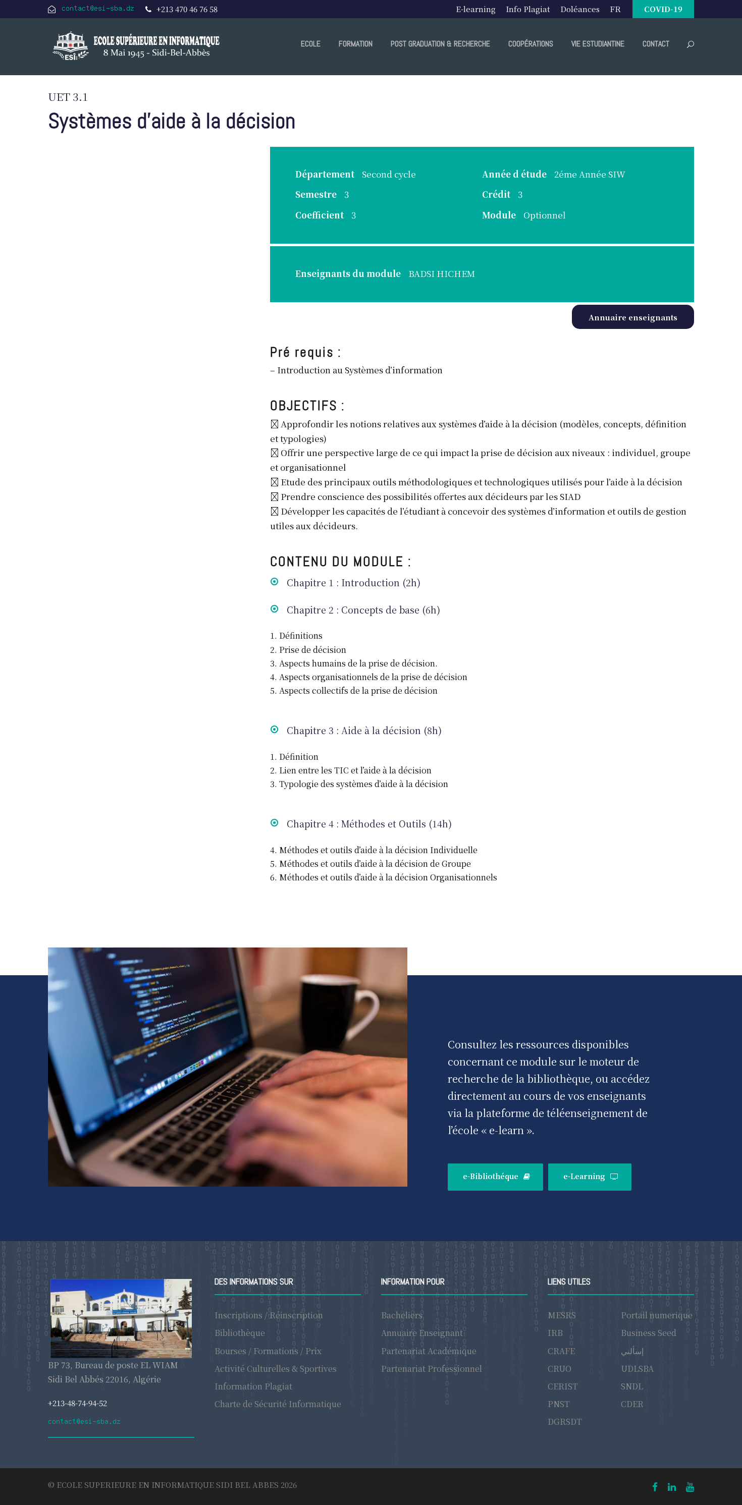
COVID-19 (663, 9)
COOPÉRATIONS (530, 43)
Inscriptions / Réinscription (269, 1315)
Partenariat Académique (428, 1351)
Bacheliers (401, 1315)
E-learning (476, 9)
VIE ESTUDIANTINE (597, 43)
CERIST (563, 1386)
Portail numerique (657, 1315)
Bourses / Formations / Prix (268, 1351)
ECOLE (311, 43)
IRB (555, 1333)
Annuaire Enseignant (422, 1333)
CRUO (559, 1368)
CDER (632, 1404)
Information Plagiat (253, 1386)
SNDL (632, 1386)
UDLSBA (637, 1368)
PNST (559, 1404)
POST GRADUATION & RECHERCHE (440, 43)
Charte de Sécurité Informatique (278, 1404)
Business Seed (648, 1333)
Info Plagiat (528, 9)
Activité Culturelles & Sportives (276, 1368)
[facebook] (655, 1486)
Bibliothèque (240, 1333)
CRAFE (561, 1351)
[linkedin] (672, 1486)
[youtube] (690, 1486)
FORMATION (356, 43)
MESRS (562, 1315)
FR (615, 9)
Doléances (580, 9)
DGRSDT (565, 1421)
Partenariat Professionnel (431, 1368)
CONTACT (656, 43)
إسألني (632, 1351)
